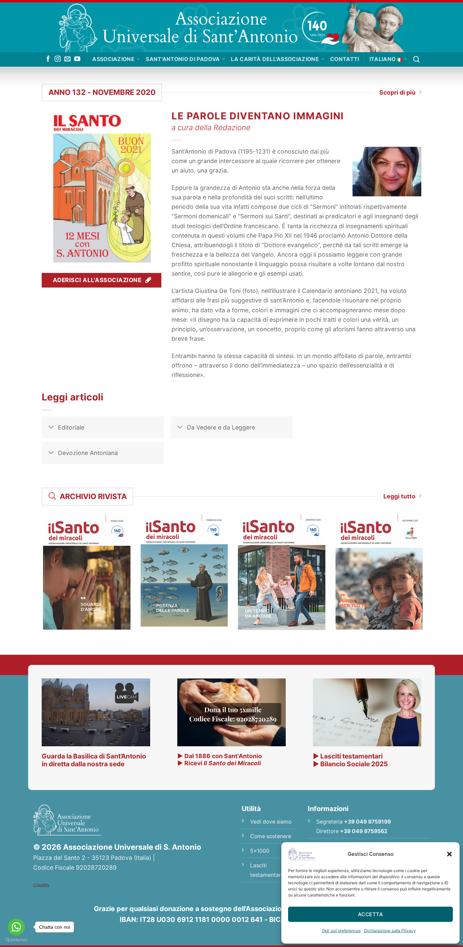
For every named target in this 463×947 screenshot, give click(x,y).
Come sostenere (270, 836)
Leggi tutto (399, 496)
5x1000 (259, 851)
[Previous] (33, 560)
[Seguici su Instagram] (58, 59)
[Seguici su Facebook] (48, 59)
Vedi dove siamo (270, 821)
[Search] (416, 59)
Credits (41, 885)
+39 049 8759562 (363, 831)
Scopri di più (397, 92)
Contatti (344, 59)
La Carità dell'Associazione (275, 59)
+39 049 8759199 (367, 821)
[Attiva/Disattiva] (51, 428)
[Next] (430, 560)
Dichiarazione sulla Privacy (390, 930)
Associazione (113, 59)
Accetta (370, 914)
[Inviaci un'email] (67, 59)
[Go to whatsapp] (16, 927)
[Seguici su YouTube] (77, 59)
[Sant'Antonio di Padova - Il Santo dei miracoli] (231, 26)
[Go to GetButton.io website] (16, 940)
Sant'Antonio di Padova (183, 59)
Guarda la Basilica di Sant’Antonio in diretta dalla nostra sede (94, 760)
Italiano (382, 59)
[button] (449, 854)
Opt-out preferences (341, 930)
